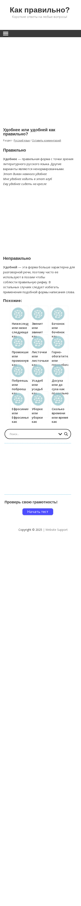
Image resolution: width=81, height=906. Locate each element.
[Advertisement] (40, 79)
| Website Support (55, 530)
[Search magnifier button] (66, 434)
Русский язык (22, 140)
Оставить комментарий (46, 140)
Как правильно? (40, 10)
